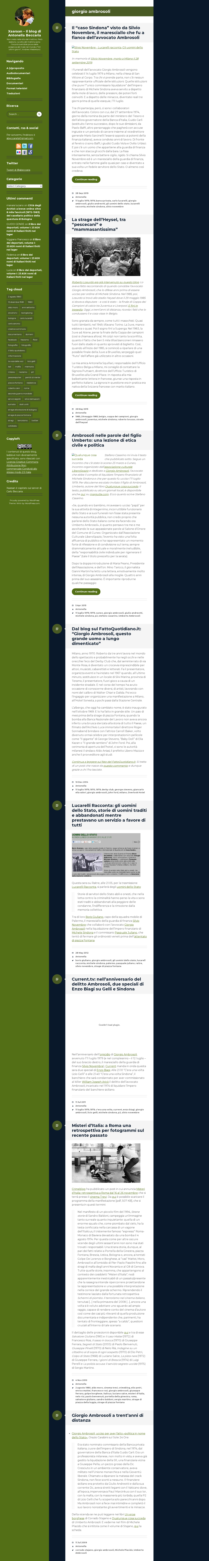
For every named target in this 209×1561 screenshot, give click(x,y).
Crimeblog (79, 1189)
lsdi (9, 366)
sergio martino (122, 1399)
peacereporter (14, 377)
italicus (107, 1393)
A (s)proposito (15, 68)
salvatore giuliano (85, 1399)
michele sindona (96, 206)
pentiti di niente (32, 377)
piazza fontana (15, 383)
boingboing (26, 313)
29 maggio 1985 (89, 416)
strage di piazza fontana (19, 415)
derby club (108, 789)
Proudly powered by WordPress (24, 500)
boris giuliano (83, 960)
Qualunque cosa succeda (121, 486)
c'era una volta (104, 1109)
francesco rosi (100, 1390)
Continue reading (86, 179)
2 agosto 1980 (14, 296)
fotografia (12, 345)
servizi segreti (14, 399)
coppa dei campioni (118, 416)
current (117, 1109)
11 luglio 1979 (82, 200)
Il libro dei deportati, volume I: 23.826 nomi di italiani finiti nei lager (24, 273)
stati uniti (24, 404)
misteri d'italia (136, 1393)
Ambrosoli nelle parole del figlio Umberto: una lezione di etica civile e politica (106, 440)
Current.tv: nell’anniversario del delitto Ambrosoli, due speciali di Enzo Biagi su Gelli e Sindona (108, 984)
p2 (32, 372)
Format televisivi (17, 88)
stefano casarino (108, 616)
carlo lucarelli (26, 318)
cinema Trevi (98, 1196)
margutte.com (99, 494)
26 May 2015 (81, 409)
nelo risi (79, 1396)
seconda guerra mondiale (20, 393)
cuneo (99, 613)
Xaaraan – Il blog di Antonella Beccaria (24, 33)
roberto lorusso (126, 419)
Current (110, 1066)
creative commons (17, 329)
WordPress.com (32, 503)
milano (11, 372)
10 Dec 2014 (81, 782)
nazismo (23, 372)
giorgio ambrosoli (114, 613)
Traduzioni (13, 93)
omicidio (105, 1054)
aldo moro (13, 307)
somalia (12, 404)
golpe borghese (93, 1393)
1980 (30, 302)
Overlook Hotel (136, 792)
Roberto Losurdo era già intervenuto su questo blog (105, 282)
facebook (12, 339)
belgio (102, 416)
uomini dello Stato (129, 886)
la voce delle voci (15, 361)
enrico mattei (83, 1390)
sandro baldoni (104, 1399)
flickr (35, 339)
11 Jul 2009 (81, 1542)
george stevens (123, 789)
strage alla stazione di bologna (22, 409)
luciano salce (120, 1393)
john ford (113, 792)
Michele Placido (124, 1550)
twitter (35, 420)
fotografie (26, 345)
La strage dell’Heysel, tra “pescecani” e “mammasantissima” (99, 224)
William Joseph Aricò (95, 1081)
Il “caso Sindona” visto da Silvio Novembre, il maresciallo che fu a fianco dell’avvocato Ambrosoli (108, 32)
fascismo (25, 339)
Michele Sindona (82, 932)
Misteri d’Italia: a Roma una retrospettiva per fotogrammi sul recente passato (108, 1130)
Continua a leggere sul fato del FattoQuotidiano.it (103, 761)
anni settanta (28, 307)
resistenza (31, 383)
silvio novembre (115, 206)
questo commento (115, 765)
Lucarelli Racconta (84, 886)
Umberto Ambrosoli (129, 616)
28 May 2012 (81, 953)
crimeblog (124, 1387)
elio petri (136, 1387)
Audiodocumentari (18, 73)
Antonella (80, 197)
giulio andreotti (96, 203)
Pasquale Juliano (126, 932)
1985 (77, 416)
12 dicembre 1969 (16, 302)
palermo (110, 963)
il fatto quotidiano (16, 350)
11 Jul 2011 (80, 1102)
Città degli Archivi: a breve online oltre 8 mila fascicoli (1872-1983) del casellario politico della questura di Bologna (24, 212)
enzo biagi (129, 1109)
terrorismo (23, 420)
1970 (92, 789)
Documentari (15, 83)
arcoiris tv (12, 313)
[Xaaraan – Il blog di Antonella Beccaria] (24, 16)
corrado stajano (84, 1550)
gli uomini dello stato (118, 203)
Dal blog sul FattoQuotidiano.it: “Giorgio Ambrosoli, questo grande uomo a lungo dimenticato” (106, 636)
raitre (139, 963)
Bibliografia (14, 78)
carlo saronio (14, 323)
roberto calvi (14, 388)
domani (29, 334)
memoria (29, 366)
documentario (15, 334)
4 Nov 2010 (81, 1380)
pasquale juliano (125, 963)
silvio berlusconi (32, 399)
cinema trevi (111, 1387)
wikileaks (12, 426)
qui (83, 494)
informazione (14, 356)
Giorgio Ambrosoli (117, 470)
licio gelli (31, 361)
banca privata (103, 200)
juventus (92, 419)
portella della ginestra (117, 1396)
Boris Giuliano (94, 916)
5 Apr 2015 (80, 605)
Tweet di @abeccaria (18, 169)
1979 (92, 200)
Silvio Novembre (92, 1066)
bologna (12, 318)
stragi (11, 420)
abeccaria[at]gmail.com (20, 138)
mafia (18, 366)
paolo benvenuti (94, 1396)
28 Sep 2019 (81, 193)
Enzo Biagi (103, 1070)
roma (26, 388)
